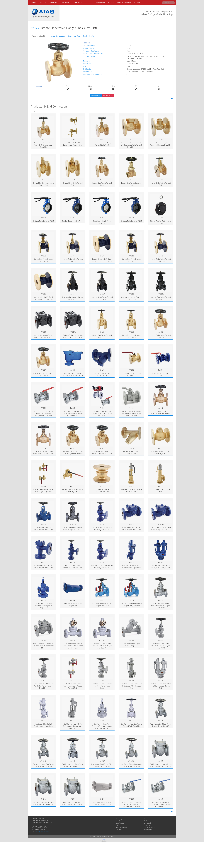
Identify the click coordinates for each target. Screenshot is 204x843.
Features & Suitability (39, 36)
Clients (90, 2)
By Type (146, 821)
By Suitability (148, 829)
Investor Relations (124, 2)
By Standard (147, 825)
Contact (137, 2)
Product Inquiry (88, 36)
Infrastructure (65, 2)
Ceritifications (120, 823)
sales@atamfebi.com (42, 832)
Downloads (100, 2)
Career (111, 2)
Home (33, 2)
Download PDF (96, 96)
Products (53, 2)
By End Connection (150, 827)
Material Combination (57, 36)
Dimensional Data (74, 36)
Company (42, 2)
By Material (147, 823)
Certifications (79, 2)
